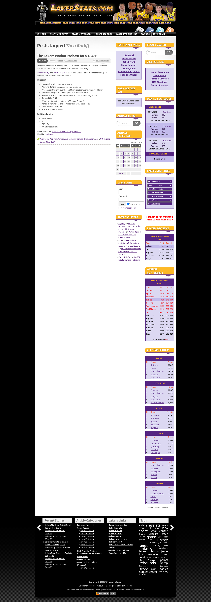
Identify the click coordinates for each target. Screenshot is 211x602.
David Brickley (43, 72)
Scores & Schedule (160, 78)
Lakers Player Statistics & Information (128, 241)
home (143, 542)
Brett (60, 60)
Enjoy (66, 139)
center (163, 531)
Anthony (143, 525)
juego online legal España (129, 246)
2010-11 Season (87, 530)
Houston (153, 542)
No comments (102, 60)
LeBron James (129, 68)
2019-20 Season (87, 541)
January (156, 545)
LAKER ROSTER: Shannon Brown (129, 258)
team (163, 571)
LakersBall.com (115, 533)
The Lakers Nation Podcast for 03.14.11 (67, 55)
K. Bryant (154, 365)
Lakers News (71, 60)
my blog (121, 232)
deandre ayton (158, 533)
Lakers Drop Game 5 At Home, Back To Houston (58, 549)
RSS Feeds (103, 593)
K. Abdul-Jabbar (157, 371)
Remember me (135, 204)
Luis (120, 240)
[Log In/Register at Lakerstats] (139, 30)
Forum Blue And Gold (118, 525)
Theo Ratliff (50, 142)
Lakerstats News (84, 559)
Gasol (160, 537)
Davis (141, 533)
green (165, 537)
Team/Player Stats (159, 72)
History (162, 539)
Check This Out (124, 257)
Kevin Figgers (60, 72)
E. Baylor (154, 374)
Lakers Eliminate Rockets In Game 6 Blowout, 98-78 (56, 543)
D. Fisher (154, 502)
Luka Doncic (129, 55)
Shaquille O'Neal (128, 74)
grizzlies (142, 540)
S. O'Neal (154, 468)
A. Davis (154, 477)
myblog (121, 223)
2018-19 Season (87, 539)
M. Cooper (155, 452)
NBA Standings (159, 82)
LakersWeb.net (115, 541)
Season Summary (159, 85)
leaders (163, 548)
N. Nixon (155, 424)
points (164, 560)
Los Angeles (148, 554)
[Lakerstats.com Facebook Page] (149, 30)
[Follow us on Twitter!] (159, 30)
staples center (148, 572)
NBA (140, 560)
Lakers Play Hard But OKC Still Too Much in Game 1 (57, 526)
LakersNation (115, 536)
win (144, 574)
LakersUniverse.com (118, 539)
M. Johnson (155, 377)
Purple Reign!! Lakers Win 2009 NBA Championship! (129, 235)
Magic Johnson (128, 65)
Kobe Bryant (129, 62)
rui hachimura (160, 566)
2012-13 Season (87, 533)
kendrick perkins (76, 139)
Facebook (48, 134)
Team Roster (159, 75)
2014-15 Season (87, 536)
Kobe (97, 139)
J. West (153, 368)
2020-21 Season (87, 544)
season (153, 569)
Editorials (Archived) (85, 525)
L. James (154, 427)
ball (149, 528)
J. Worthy (155, 446)
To (140, 574)
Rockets (142, 566)
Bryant (153, 531)
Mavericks (164, 557)
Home (129, 586)
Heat (150, 540)
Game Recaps (83, 528)
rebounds (147, 562)
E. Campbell (155, 471)
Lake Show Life (115, 528)
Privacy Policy (101, 586)
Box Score (167, 112)
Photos (151, 560)
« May (121, 173)
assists (154, 525)
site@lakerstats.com (117, 586)
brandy (48, 139)
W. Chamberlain (157, 402)
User (121, 189)
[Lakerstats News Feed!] (169, 30)
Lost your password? (127, 208)
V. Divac (154, 474)
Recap (164, 563)
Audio (42, 139)
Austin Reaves (129, 58)
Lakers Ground (115, 530)
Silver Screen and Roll (118, 553)
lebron (143, 551)
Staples (163, 569)
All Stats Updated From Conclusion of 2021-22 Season (129, 226)
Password (123, 196)
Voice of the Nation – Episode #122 (66, 131)
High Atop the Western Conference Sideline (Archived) (90, 552)
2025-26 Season (87, 547)
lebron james (159, 551)
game (151, 536)
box (157, 528)
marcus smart (153, 557)
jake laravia (163, 542)
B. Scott (154, 449)
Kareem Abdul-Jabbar (129, 71)
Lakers (146, 548)
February (142, 537)
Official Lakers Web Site (119, 550)
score (143, 569)
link (101, 139)
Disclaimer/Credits (86, 586)
